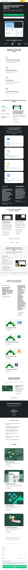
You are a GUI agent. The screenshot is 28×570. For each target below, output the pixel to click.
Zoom (7, 178)
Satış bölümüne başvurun (14, 14)
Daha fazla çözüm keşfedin (14, 397)
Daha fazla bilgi (8, 329)
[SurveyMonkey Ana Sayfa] (4, 1)
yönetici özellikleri (12, 81)
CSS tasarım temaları (16, 121)
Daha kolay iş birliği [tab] (5, 113)
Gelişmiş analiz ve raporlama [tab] (4, 117)
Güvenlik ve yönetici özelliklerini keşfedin (14, 238)
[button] (14, 424)
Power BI (10, 61)
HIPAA (8, 71)
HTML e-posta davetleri (16, 122)
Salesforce (7, 61)
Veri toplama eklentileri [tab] (3, 110)
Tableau (7, 154)
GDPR (9, 71)
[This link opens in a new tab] (19, 558)
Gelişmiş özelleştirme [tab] (3, 106)
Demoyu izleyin (14, 17)
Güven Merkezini (5, 229)
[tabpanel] (14, 389)
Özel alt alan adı (15, 120)
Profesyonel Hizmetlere (18, 252)
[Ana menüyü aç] (26, 1)
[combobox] (3, 558)
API (6, 132)
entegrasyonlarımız (13, 130)
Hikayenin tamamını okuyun (6, 296)
